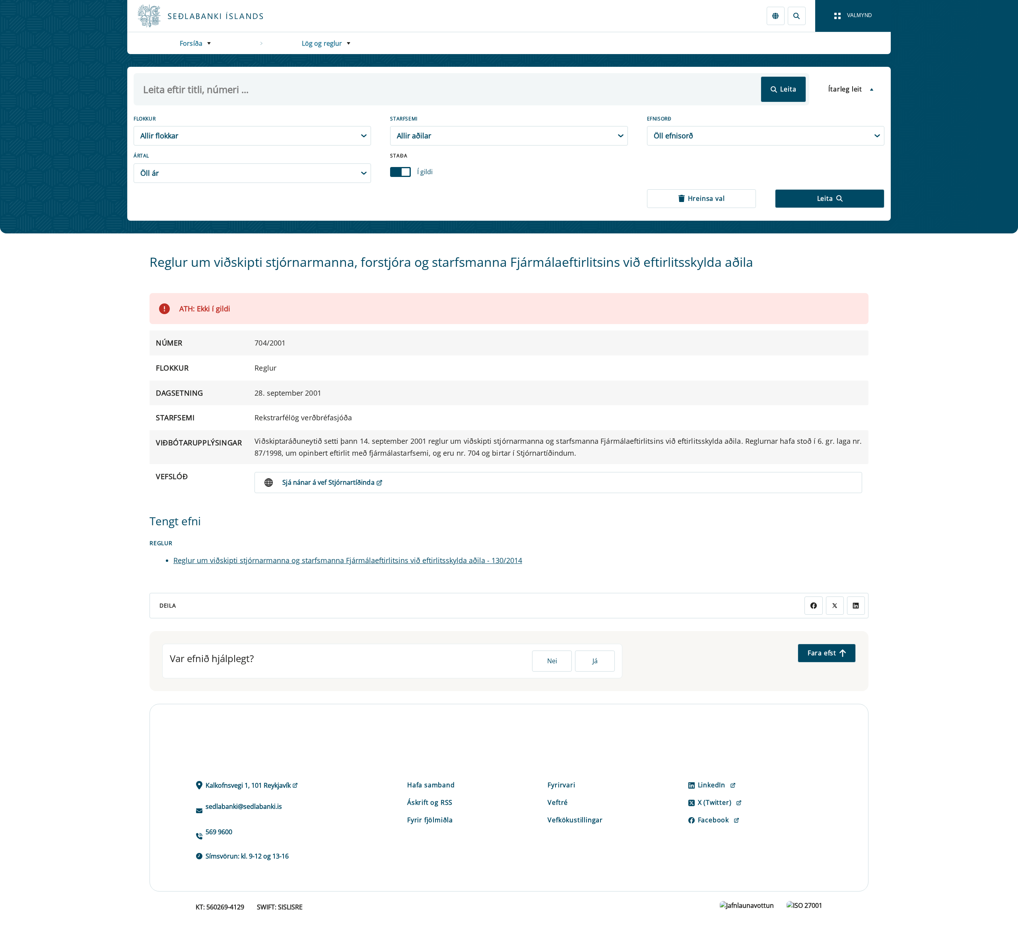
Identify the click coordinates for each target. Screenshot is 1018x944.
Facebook (713, 820)
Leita (788, 89)
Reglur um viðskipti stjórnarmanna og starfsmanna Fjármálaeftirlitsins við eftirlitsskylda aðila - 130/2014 (347, 560)
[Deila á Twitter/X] (835, 605)
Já (595, 661)
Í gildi (425, 171)
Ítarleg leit (845, 89)
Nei (552, 661)
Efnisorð (659, 118)
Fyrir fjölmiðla (430, 820)
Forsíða (191, 43)
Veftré (558, 802)
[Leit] (797, 16)
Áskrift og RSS (430, 802)
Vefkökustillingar (575, 820)
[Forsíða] (213, 16)
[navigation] (853, 16)
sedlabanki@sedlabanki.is (244, 806)
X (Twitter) (715, 802)
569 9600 (219, 831)
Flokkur (144, 118)
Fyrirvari (561, 785)
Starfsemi (403, 118)
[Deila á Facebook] (813, 605)
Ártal (141, 155)
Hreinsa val (706, 198)
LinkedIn (711, 785)
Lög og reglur (322, 43)
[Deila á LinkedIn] (856, 605)
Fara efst (822, 653)
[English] (776, 16)
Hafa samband (431, 785)
